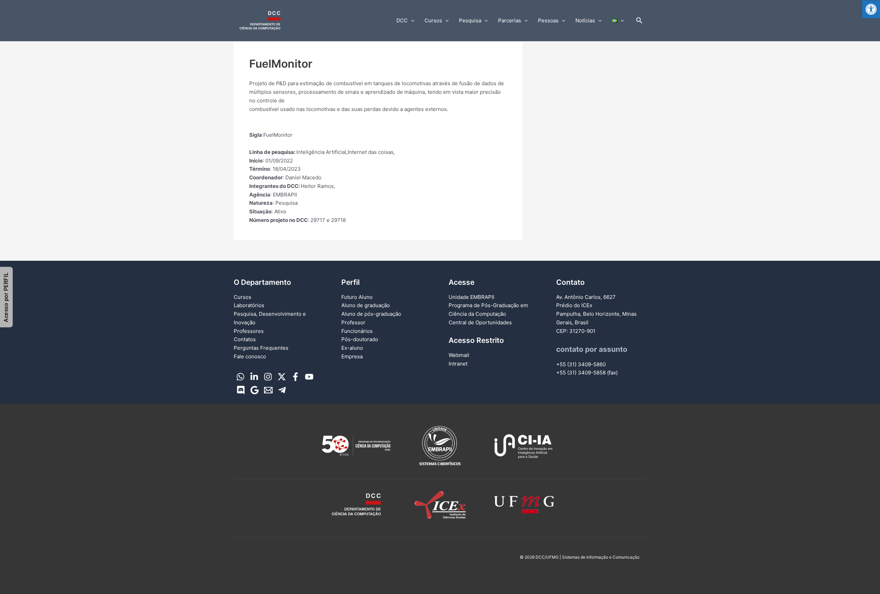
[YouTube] (309, 376)
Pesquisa (470, 20)
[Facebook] (295, 376)
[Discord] (241, 390)
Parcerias (509, 20)
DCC (402, 20)
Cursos (433, 20)
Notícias (585, 20)
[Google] (254, 390)
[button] (871, 9)
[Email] (268, 390)
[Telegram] (282, 390)
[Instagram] (268, 376)
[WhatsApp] (240, 376)
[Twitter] (281, 376)
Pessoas (548, 20)
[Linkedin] (254, 376)
